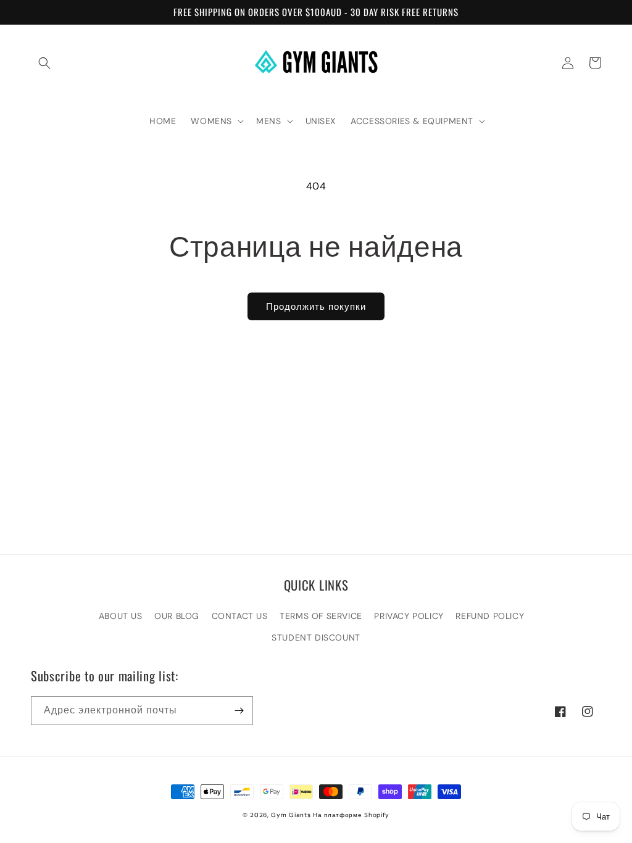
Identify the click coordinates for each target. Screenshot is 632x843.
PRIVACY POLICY (408, 615)
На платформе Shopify (351, 815)
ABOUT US (121, 615)
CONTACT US (240, 615)
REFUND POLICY (489, 615)
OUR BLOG (176, 615)
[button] (44, 63)
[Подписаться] (238, 710)
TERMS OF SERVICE (321, 615)
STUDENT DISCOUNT (316, 637)
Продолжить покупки (316, 307)
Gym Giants (290, 815)
